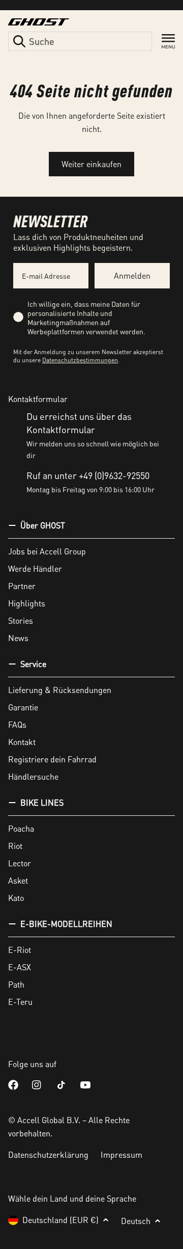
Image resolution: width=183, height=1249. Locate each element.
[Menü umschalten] (168, 41)
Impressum (121, 1154)
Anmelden (132, 275)
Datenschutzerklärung (48, 1154)
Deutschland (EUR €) (60, 1219)
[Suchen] (19, 41)
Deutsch (135, 1220)
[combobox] (80, 41)
